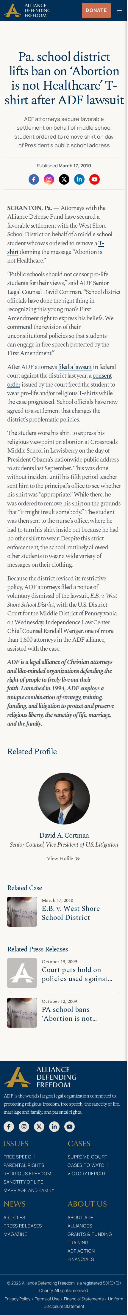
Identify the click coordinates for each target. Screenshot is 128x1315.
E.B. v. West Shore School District (71, 913)
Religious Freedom (27, 1173)
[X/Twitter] (64, 179)
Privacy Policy (17, 1299)
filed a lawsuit (75, 367)
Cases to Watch (88, 1165)
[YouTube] (94, 179)
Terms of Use (47, 1299)
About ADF (80, 1217)
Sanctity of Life (23, 1182)
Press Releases (23, 1226)
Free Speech (19, 1157)
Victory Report (87, 1173)
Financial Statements (84, 1299)
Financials (81, 1259)
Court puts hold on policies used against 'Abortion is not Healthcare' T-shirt (75, 983)
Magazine (15, 1234)
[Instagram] (49, 179)
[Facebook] (34, 179)
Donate (96, 10)
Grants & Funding (90, 1234)
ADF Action (81, 1251)
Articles (14, 1217)
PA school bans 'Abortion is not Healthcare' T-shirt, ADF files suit (73, 1023)
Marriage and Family (29, 1190)
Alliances (80, 1226)
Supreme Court (87, 1157)
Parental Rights (24, 1165)
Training (78, 1242)
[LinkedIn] (79, 179)
